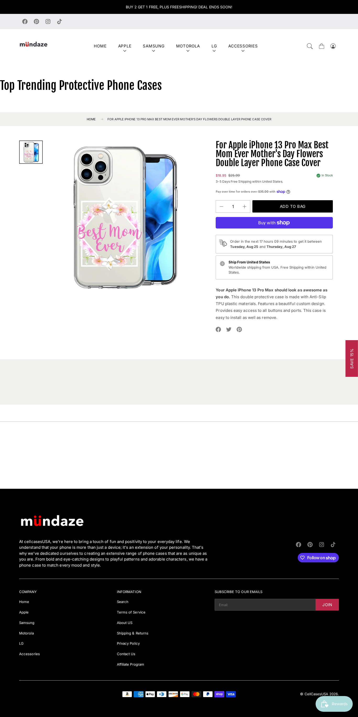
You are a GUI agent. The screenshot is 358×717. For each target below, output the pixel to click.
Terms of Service (131, 612)
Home (100, 46)
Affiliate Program (130, 664)
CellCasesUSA (316, 694)
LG (214, 46)
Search (122, 602)
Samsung (153, 46)
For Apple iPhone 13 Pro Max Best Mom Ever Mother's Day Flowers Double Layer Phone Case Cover (189, 119)
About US (125, 623)
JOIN (327, 604)
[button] (310, 46)
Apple (125, 46)
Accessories (243, 46)
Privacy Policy (128, 643)
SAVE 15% (351, 358)
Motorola (188, 46)
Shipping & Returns (132, 633)
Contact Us (126, 654)
